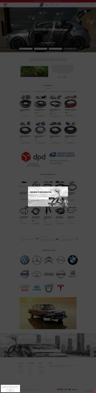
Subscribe (51, 198)
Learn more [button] (15, 387)
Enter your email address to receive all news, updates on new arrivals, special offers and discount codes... (43, 195)
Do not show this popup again (35, 200)
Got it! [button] (10, 390)
